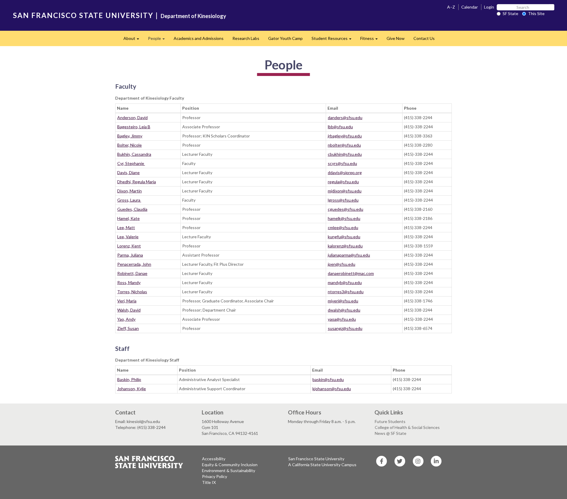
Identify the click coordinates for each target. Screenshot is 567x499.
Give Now (396, 38)
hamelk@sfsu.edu (344, 218)
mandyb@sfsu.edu (345, 282)
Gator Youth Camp (285, 38)
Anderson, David (132, 117)
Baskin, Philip (129, 379)
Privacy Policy (214, 476)
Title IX (209, 482)
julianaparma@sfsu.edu (349, 254)
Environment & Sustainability (228, 470)
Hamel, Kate (128, 218)
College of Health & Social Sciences (407, 427)
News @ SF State (390, 433)
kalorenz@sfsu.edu (345, 245)
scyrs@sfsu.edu (342, 163)
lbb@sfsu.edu (340, 126)
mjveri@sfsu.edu (343, 300)
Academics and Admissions (199, 38)
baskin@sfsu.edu (328, 379)
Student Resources (334, 40)
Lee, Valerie (128, 236)
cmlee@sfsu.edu (343, 227)
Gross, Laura (129, 199)
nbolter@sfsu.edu (344, 145)
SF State (510, 13)
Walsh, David (129, 309)
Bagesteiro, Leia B (133, 126)
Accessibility (213, 458)
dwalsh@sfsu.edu (344, 309)
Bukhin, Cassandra (134, 154)
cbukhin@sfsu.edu (345, 154)
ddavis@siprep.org (345, 172)
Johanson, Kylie (131, 388)
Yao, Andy (126, 319)
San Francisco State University (316, 458)
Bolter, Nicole (129, 145)
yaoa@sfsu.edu (342, 319)
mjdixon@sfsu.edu (344, 190)
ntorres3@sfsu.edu (346, 291)
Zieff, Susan (128, 328)
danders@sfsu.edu (345, 117)
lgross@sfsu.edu (343, 199)
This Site (536, 13)
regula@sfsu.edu (343, 181)
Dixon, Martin (129, 190)
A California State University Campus (322, 464)
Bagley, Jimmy (129, 135)
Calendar (469, 6)
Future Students (390, 421)
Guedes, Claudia (132, 209)
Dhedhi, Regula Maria (136, 181)
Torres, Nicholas (132, 291)
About (133, 40)
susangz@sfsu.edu (345, 328)
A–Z (451, 6)
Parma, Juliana (130, 254)
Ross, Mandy (129, 282)
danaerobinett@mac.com (351, 273)
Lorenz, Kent (129, 245)
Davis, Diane (128, 172)
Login (489, 6)
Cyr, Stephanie (131, 163)
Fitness (371, 40)
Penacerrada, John (134, 264)
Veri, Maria (126, 300)
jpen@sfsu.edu (341, 264)
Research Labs (245, 38)
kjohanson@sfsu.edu (331, 388)
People (158, 40)
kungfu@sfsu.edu (344, 236)
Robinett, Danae (132, 273)
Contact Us (424, 38)
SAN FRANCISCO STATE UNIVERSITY (83, 15)
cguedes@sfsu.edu (345, 209)
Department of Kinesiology (193, 16)
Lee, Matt (126, 227)
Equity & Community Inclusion (230, 464)
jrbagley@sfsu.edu (345, 135)
